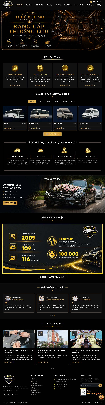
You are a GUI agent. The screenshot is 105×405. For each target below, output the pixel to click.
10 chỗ (56, 101)
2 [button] (53, 315)
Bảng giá (58, 5)
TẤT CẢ (32, 101)
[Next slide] (101, 35)
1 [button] (51, 315)
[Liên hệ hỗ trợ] (101, 397)
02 (102, 32)
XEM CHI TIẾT (8, 203)
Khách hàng (68, 5)
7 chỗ (48, 101)
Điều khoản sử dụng (97, 402)
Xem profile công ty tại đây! (52, 277)
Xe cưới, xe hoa (79, 5)
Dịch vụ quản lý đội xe (37, 385)
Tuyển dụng (90, 5)
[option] (15, 75)
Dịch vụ (49, 5)
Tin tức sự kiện (52, 324)
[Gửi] (100, 385)
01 (102, 29)
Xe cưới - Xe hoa (36, 392)
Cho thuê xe (39, 5)
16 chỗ (65, 101)
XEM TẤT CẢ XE (51, 134)
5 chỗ (40, 101)
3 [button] (54, 315)
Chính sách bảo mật (86, 402)
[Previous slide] (101, 25)
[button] (4, 75)
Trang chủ (20, 5)
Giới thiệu (29, 5)
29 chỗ (73, 101)
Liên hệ (99, 5)
